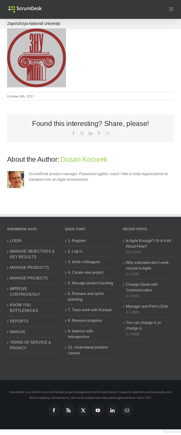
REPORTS (19, 321)
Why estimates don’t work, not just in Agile (147, 265)
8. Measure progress (85, 320)
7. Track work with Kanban (90, 310)
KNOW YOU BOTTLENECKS (24, 308)
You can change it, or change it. (143, 325)
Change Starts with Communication (142, 287)
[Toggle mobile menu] (171, 9)
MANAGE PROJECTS (29, 278)
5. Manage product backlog (90, 283)
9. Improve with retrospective (80, 334)
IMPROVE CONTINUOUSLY (25, 291)
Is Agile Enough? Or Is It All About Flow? (148, 243)
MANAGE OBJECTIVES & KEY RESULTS (32, 254)
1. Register (77, 241)
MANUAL (18, 332)
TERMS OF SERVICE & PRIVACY (30, 345)
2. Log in (75, 251)
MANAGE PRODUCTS (29, 268)
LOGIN (15, 241)
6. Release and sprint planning (85, 296)
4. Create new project (85, 272)
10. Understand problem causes (88, 350)
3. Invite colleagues (84, 262)
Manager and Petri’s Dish (147, 306)
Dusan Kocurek (84, 159)
